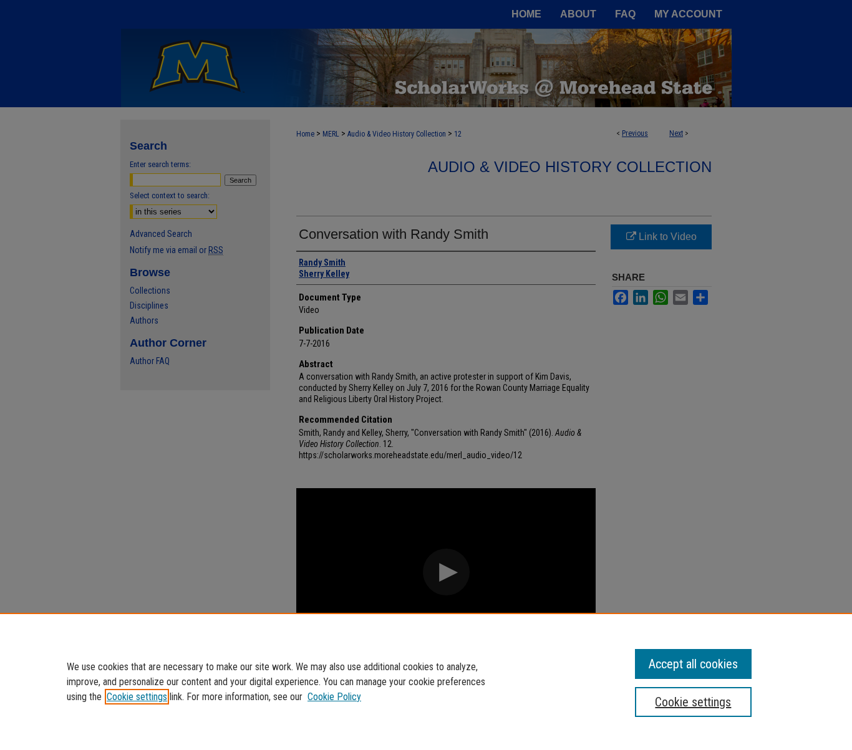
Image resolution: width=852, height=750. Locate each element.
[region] (426, 681)
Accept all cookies (693, 663)
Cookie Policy (334, 697)
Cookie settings (137, 697)
